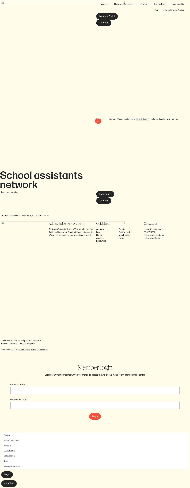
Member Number (18, 399)
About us (105, 4)
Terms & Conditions (39, 350)
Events (143, 4)
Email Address (17, 385)
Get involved (159, 4)
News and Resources (123, 4)
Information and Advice (174, 10)
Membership (178, 4)
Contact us (150, 223)
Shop (156, 10)
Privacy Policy (24, 350)
